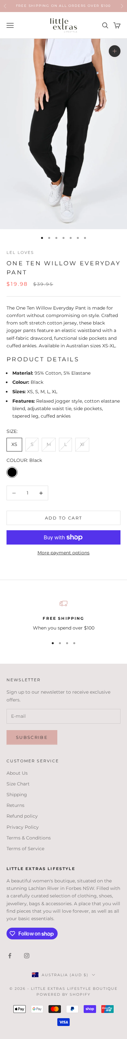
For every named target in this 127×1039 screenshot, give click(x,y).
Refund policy (22, 816)
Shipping (17, 794)
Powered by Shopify (63, 994)
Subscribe (32, 737)
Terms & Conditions (29, 838)
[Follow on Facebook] (10, 955)
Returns (15, 805)
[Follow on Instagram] (26, 955)
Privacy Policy (23, 827)
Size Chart (18, 784)
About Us (17, 773)
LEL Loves (20, 252)
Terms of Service (25, 849)
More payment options (63, 553)
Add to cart (63, 517)
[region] (63, 616)
